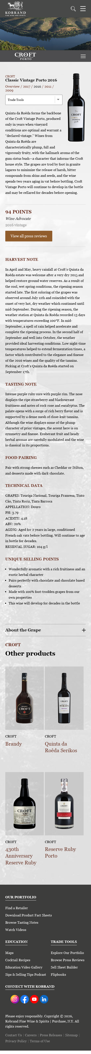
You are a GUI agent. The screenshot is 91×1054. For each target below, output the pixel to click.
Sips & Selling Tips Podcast (25, 975)
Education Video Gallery (23, 967)
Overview (12, 86)
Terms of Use (40, 1041)
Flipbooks (58, 975)
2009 (9, 90)
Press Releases (51, 1035)
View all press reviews (29, 236)
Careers (31, 1035)
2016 (37, 86)
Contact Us (13, 1035)
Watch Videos (15, 930)
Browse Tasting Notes (21, 922)
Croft (10, 76)
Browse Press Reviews (67, 960)
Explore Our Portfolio (67, 953)
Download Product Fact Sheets (28, 915)
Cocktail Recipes (17, 960)
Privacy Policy (16, 1041)
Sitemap (71, 1035)
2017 (26, 86)
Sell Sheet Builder (64, 967)
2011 (47, 86)
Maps (9, 953)
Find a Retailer (16, 908)
